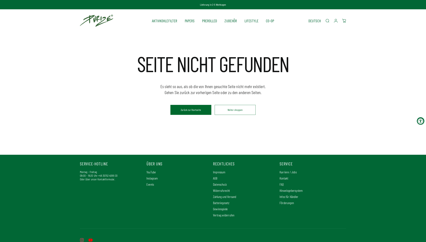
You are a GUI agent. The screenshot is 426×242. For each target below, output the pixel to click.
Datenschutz (220, 184)
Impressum (219, 172)
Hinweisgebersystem (291, 190)
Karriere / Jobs (288, 172)
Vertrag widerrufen (223, 215)
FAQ (282, 184)
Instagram (152, 178)
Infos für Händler (289, 197)
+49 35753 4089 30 (107, 175)
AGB (215, 178)
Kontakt (284, 178)
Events (150, 184)
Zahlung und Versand (224, 197)
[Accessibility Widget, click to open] (420, 121)
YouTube (151, 172)
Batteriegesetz (221, 203)
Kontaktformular (106, 179)
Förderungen (287, 203)
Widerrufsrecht (221, 190)
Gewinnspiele (220, 209)
